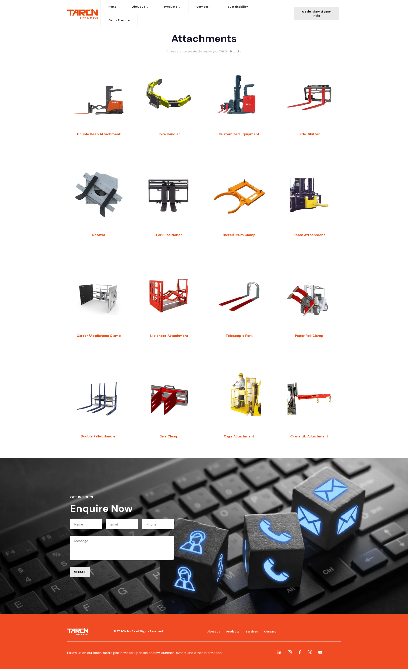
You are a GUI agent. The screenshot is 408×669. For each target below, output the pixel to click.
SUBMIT (80, 572)
